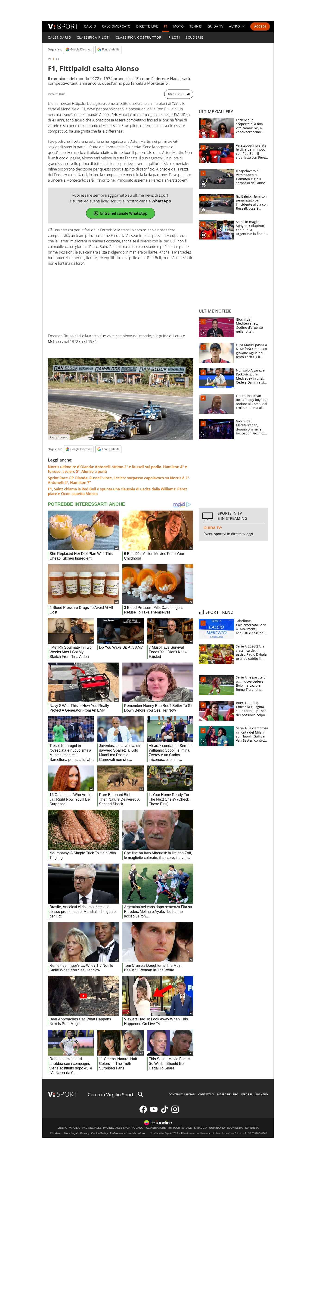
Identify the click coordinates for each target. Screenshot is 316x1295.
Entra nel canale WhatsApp (123, 213)
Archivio (261, 1094)
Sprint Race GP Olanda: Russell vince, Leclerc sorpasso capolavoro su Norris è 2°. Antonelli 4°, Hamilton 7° (119, 480)
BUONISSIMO (235, 1128)
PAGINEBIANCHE (155, 1128)
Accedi (260, 26)
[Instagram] (175, 1112)
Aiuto (141, 1133)
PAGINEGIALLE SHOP (116, 1128)
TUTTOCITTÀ (175, 1128)
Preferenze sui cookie (123, 1133)
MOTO (178, 26)
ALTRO (234, 26)
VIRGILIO (75, 1128)
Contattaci (206, 1094)
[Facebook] (143, 1112)
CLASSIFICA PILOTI (93, 37)
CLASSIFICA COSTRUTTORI (139, 37)
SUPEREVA (252, 1128)
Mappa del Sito (227, 1094)
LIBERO (62, 1128)
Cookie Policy (99, 1133)
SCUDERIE (194, 37)
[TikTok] (164, 1112)
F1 (166, 26)
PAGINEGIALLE (91, 1128)
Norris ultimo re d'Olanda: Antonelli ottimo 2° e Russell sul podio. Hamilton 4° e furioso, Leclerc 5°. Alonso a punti (117, 469)
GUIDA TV (215, 26)
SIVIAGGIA (200, 1128)
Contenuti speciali (182, 1094)
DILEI (189, 1128)
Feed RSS (246, 1094)
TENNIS (195, 26)
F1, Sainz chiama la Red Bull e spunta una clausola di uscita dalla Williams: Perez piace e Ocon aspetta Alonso (117, 491)
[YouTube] (154, 1112)
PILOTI (174, 37)
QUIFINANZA (217, 1128)
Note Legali (71, 1133)
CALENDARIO (59, 37)
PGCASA (137, 1128)
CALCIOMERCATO (116, 26)
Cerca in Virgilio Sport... (112, 1094)
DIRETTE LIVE (147, 26)
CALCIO (90, 26)
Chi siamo (56, 1133)
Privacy (84, 1133)
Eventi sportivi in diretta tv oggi (228, 533)
